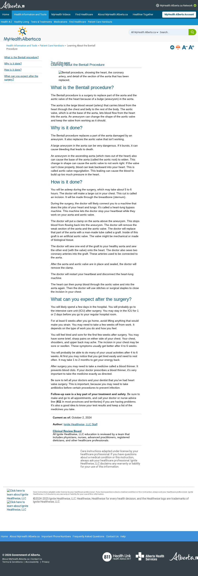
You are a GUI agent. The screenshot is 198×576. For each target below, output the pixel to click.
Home (5, 14)
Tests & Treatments (41, 22)
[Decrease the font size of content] (185, 47)
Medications (60, 22)
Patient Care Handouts (100, 22)
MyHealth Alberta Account (179, 14)
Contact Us (112, 536)
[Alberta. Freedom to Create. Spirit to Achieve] (181, 558)
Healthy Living (21, 22)
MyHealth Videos (60, 14)
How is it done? (12, 70)
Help (123, 536)
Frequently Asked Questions (88, 536)
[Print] (178, 47)
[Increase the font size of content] (191, 47)
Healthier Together (143, 14)
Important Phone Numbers (56, 536)
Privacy (45, 562)
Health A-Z (6, 22)
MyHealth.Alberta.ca (22, 33)
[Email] (172, 47)
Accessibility (32, 562)
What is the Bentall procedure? (21, 57)
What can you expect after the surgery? (21, 78)
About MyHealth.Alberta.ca (113, 14)
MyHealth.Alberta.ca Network (176, 5)
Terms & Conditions (12, 562)
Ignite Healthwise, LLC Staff (80, 424)
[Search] (192, 32)
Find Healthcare (84, 14)
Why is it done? (13, 63)
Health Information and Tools (30, 14)
